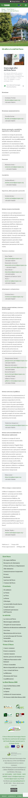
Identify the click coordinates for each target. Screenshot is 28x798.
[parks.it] (8, 707)
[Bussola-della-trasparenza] (8, 714)
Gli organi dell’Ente (10, 560)
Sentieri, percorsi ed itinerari (13, 657)
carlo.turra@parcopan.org (13, 281)
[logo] (8, 722)
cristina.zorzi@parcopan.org (14, 296)
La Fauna (6, 593)
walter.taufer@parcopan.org (14, 532)
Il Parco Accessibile (10, 664)
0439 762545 (17, 774)
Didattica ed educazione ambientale (15, 627)
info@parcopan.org (18, 776)
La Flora (6, 595)
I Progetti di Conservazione (12, 624)
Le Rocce (6, 598)
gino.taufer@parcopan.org (13, 258)
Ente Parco (7, 556)
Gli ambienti (7, 590)
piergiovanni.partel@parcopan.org (16, 360)
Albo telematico (8, 569)
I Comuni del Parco (9, 583)
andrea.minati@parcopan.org (14, 182)
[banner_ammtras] (20, 714)
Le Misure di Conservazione (12, 694)
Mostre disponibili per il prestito (14, 667)
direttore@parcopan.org (12, 100)
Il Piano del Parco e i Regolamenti (14, 566)
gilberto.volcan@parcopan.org (14, 381)
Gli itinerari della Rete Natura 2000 (14, 697)
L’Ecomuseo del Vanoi (10, 676)
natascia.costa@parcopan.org (14, 167)
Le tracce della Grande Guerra (13, 604)
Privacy (6, 574)
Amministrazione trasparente (13, 571)
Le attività (6, 615)
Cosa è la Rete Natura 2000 (12, 686)
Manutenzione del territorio (12, 633)
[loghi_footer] (14, 746)
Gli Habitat (7, 688)
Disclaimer (7, 577)
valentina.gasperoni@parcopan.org (16, 425)
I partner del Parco (9, 580)
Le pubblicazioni (9, 679)
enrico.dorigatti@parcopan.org (15, 374)
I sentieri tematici (9, 654)
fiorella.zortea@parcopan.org (14, 118)
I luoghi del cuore (9, 607)
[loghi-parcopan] (19, 5)
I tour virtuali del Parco (11, 670)
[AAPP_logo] (14, 729)
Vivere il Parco (8, 644)
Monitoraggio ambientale (12, 622)
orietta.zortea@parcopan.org (14, 198)
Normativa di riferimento (12, 563)
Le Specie (6, 691)
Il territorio (7, 586)
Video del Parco (8, 641)
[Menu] (26, 5)
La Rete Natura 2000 (10, 682)
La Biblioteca (7, 673)
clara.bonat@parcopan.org (13, 272)
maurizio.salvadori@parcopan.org (16, 367)
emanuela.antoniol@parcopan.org (16, 265)
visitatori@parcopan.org (12, 779)
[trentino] (20, 722)
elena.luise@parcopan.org (13, 477)
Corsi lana (7, 630)
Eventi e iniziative (9, 651)
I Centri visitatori (9, 648)
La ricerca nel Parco (10, 619)
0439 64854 (8, 774)
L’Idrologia (7, 601)
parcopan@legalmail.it (17, 781)
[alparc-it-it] (20, 707)
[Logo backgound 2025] (7, 5)
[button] (25, 1)
